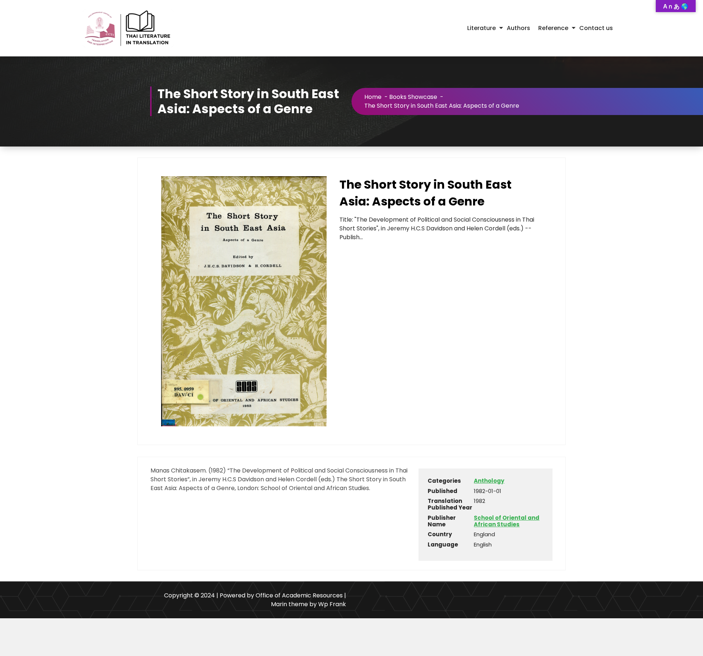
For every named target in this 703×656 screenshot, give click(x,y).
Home (373, 97)
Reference (553, 28)
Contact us (596, 28)
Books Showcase (413, 97)
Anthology (489, 481)
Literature (481, 28)
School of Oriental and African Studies (506, 521)
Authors (518, 28)
